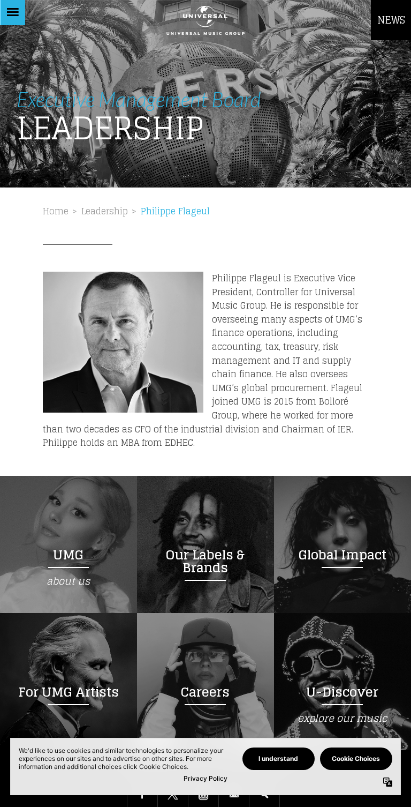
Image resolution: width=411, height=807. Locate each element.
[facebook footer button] (142, 795)
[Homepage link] (205, 20)
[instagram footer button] (203, 795)
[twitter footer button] (173, 795)
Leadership (104, 211)
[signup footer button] (234, 795)
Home (55, 211)
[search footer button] (264, 795)
